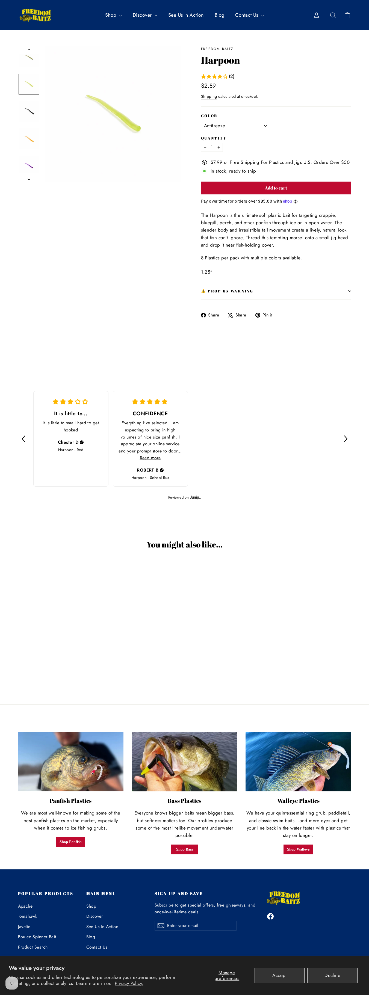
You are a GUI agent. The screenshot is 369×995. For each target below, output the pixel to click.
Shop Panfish (71, 842)
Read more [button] (150, 458)
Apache (25, 906)
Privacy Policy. (129, 983)
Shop (111, 15)
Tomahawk (27, 916)
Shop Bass (184, 849)
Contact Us (247, 15)
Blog (220, 15)
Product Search (33, 947)
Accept (279, 975)
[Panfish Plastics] (71, 761)
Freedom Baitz (217, 48)
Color (209, 116)
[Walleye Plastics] (298, 761)
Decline (332, 975)
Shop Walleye (298, 849)
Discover (143, 15)
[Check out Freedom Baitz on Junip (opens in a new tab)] (195, 497)
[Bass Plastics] (184, 761)
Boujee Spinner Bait (37, 937)
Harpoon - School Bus (150, 477)
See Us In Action (186, 15)
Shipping (209, 96)
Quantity (214, 138)
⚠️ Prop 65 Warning (227, 291)
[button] (23, 439)
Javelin (24, 926)
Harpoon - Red (71, 449)
